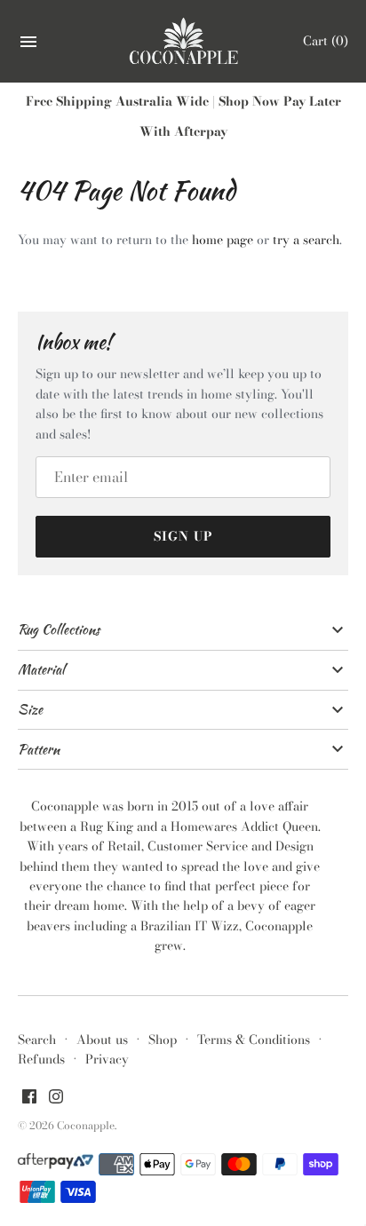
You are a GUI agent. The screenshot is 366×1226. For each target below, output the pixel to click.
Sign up (183, 536)
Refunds (41, 1059)
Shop (162, 1039)
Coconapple (86, 1126)
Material (41, 669)
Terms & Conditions (253, 1039)
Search (37, 1039)
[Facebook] (29, 1098)
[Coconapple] (183, 41)
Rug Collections (58, 629)
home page (222, 239)
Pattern (39, 749)
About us (102, 1039)
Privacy (107, 1059)
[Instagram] (56, 1098)
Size (30, 709)
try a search (306, 239)
